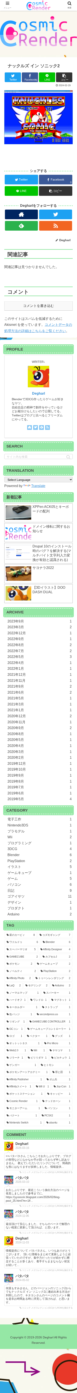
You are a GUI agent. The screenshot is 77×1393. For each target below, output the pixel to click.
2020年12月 (39, 716)
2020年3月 (39, 752)
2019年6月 (39, 793)
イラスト (39, 867)
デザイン (39, 902)
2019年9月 (39, 775)
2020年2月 (39, 757)
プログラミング (39, 843)
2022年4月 (39, 663)
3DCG (39, 849)
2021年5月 (39, 698)
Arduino (39, 914)
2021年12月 (39, 674)
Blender (39, 855)
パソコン (39, 884)
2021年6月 (39, 692)
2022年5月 (39, 657)
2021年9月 (39, 686)
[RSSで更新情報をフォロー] (55, 226)
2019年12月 (39, 763)
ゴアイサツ (39, 896)
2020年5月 (39, 740)
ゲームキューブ (39, 873)
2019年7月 (39, 787)
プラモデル (39, 831)
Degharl (38, 393)
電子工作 (39, 819)
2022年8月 (39, 645)
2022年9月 (39, 639)
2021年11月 (39, 680)
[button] (68, 457)
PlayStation (39, 861)
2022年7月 (39, 651)
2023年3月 (39, 627)
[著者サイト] (21, 214)
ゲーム (39, 878)
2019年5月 (39, 799)
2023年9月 (39, 621)
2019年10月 (39, 769)
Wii (39, 837)
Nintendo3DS (39, 825)
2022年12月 (39, 633)
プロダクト (39, 908)
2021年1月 (39, 710)
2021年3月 (39, 704)
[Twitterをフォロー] (55, 214)
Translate (38, 486)
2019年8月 (39, 781)
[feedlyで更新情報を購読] (21, 226)
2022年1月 (39, 668)
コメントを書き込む (38, 306)
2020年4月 (39, 746)
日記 (39, 890)
